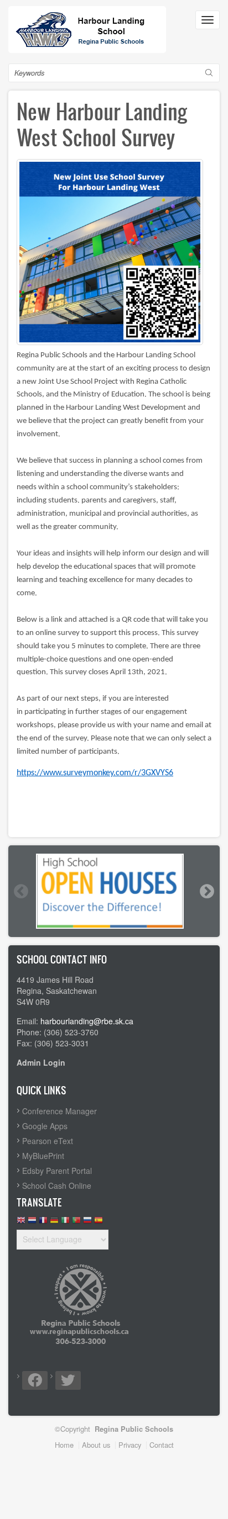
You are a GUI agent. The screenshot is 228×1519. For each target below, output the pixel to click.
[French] (43, 1223)
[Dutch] (32, 1223)
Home (64, 1444)
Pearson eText (47, 1140)
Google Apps (45, 1125)
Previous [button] (20, 891)
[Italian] (65, 1223)
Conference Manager (59, 1110)
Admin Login (41, 1062)
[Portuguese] (76, 1223)
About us (96, 1444)
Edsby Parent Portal (57, 1170)
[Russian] (87, 1223)
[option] (114, 891)
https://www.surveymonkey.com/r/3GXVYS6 (95, 773)
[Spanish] (98, 1223)
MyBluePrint (43, 1155)
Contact (161, 1444)
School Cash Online (56, 1185)
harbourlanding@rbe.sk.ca (86, 1020)
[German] (54, 1223)
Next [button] (206, 891)
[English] (21, 1223)
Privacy (129, 1444)
